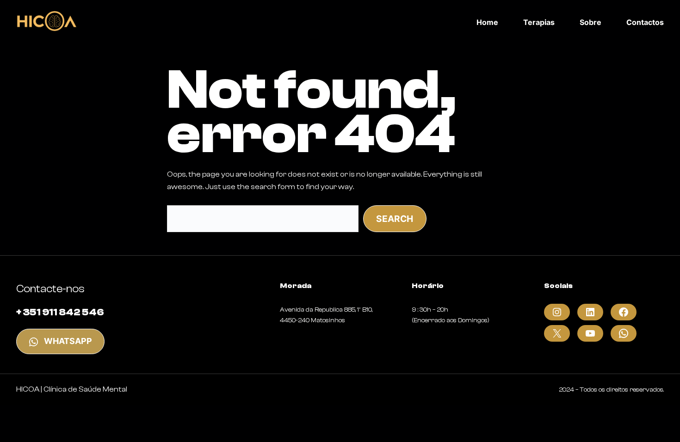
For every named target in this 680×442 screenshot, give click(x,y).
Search (394, 218)
